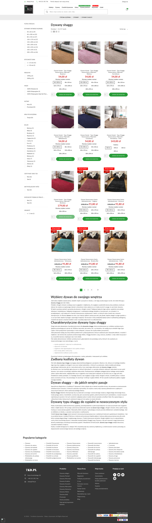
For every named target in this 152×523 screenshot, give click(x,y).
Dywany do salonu (31, 445)
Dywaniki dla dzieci (94, 445)
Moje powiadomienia (101, 488)
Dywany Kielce (64, 492)
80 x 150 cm (32, 37)
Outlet (101, 7)
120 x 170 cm (32, 39)
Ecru (29, 143)
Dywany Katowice (65, 489)
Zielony (30, 163)
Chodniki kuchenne (52, 447)
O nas (79, 481)
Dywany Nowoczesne (73, 443)
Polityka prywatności (83, 478)
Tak (29, 179)
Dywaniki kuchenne (94, 460)
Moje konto (99, 469)
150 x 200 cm (32, 42)
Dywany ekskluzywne (73, 445)
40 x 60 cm (31, 32)
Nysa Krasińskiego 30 (34, 475)
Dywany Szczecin (65, 484)
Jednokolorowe (113, 443)
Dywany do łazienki (31, 447)
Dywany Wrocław (65, 478)
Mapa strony (81, 496)
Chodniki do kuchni (52, 445)
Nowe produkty (64, 499)
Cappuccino (31, 138)
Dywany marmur (114, 460)
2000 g (30, 78)
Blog (78, 499)
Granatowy (31, 148)
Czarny (30, 141)
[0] (127, 10)
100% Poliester (32, 89)
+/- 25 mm (31, 62)
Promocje (63, 497)
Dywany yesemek (72, 454)
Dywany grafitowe (72, 456)
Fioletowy (31, 146)
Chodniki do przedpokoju (53, 454)
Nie (29, 177)
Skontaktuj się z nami (83, 494)
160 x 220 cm (32, 47)
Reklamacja (80, 491)
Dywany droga (113, 456)
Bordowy (30, 133)
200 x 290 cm (32, 52)
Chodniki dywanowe (67, 7)
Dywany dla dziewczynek (116, 451)
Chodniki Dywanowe (52, 443)
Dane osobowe (99, 473)
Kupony (97, 486)
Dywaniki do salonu (94, 454)
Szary (29, 158)
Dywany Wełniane (72, 451)
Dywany (57, 7)
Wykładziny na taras (31, 460)
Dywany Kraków (65, 481)
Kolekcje (51, 7)
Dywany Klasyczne (72, 447)
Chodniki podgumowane (53, 458)
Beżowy (30, 128)
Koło (29, 104)
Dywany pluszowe (114, 458)
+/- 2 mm (30, 213)
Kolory (76, 7)
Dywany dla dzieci (114, 447)
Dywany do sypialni (31, 449)
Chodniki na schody (52, 456)
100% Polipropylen (33, 91)
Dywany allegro (64, 473)
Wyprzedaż (95, 6)
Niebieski (30, 153)
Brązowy (30, 135)
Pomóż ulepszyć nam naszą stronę (59, 1)
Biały (29, 130)
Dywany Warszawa (66, 486)
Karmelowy (31, 151)
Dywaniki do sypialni (94, 456)
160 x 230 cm (32, 49)
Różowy (30, 156)
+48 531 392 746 (43, 1)
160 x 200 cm (32, 44)
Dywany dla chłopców (115, 449)
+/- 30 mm (31, 65)
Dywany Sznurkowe (73, 449)
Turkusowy (31, 161)
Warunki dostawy (82, 473)
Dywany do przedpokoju (32, 451)
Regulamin (80, 476)
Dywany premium (84, 6)
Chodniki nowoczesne (53, 451)
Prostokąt (31, 107)
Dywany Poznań (65, 476)
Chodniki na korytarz (52, 449)
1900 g (30, 76)
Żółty (29, 166)
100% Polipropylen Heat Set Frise (37, 94)
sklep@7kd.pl (30, 1)
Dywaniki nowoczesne (95, 443)
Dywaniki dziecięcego (94, 458)
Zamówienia (99, 476)
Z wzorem (112, 445)
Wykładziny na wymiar (74, 458)
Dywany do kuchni (31, 454)
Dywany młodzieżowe (115, 454)
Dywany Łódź (64, 494)
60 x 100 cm (32, 34)
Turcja (30, 117)
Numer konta (81, 488)
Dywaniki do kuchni (94, 447)
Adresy (97, 483)
